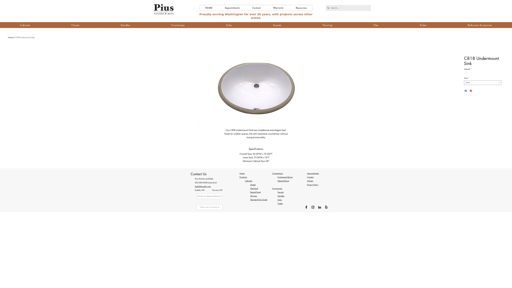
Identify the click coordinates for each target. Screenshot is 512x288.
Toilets (280, 204)
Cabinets (248, 181)
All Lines (253, 196)
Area (466, 78)
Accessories (277, 189)
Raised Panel (255, 192)
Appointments (313, 174)
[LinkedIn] (320, 207)
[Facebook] (306, 207)
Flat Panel (254, 189)
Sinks (280, 200)
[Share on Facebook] (465, 90)
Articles (310, 181)
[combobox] (482, 82)
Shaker (253, 185)
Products (243, 177)
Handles (281, 196)
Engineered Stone (285, 177)
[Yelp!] (326, 207)
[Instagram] (313, 207)
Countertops (277, 174)
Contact (310, 177)
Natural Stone (283, 181)
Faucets (281, 192)
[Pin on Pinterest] (470, 90)
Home (10, 38)
